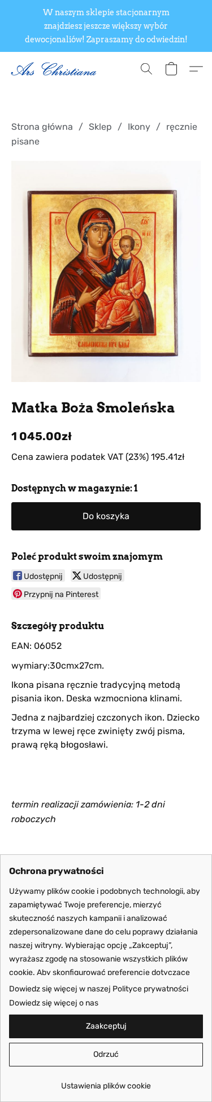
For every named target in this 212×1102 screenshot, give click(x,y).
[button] (56, 69)
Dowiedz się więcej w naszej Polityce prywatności (98, 989)
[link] (106, 1082)
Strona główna (42, 126)
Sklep (100, 126)
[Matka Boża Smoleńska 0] (106, 271)
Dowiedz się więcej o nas (53, 1003)
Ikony (139, 126)
